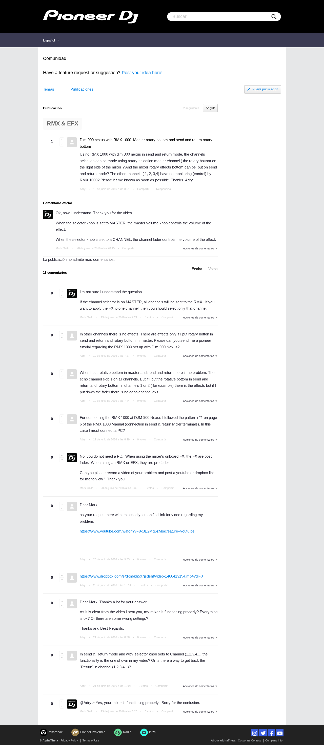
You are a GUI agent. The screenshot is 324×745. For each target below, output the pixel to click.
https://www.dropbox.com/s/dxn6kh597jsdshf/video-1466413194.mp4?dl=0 (141, 576)
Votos (213, 269)
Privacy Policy (69, 740)
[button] (61, 139)
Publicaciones (81, 89)
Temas (48, 89)
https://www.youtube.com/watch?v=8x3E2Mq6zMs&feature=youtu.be (137, 531)
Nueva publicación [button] (265, 89)
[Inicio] (90, 16)
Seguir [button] (210, 108)
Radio (127, 732)
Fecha (197, 269)
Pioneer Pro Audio (92, 732)
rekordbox (56, 732)
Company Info (273, 740)
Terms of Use (91, 740)
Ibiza (152, 732)
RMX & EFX (62, 123)
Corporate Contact (249, 740)
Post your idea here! (142, 72)
